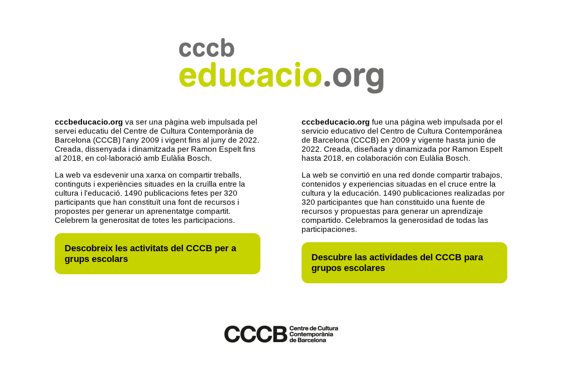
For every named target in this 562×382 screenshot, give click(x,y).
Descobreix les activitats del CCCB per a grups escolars (150, 253)
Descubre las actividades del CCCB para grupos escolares (397, 262)
